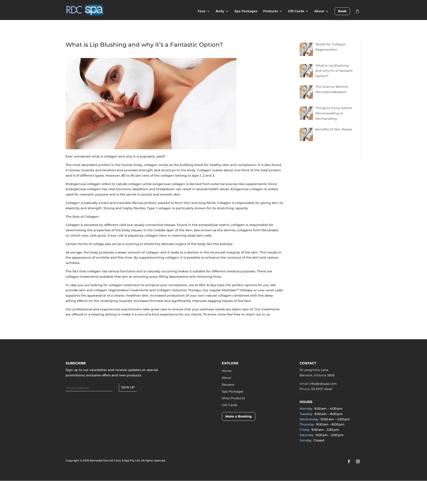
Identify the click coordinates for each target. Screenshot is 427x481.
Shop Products (233, 398)
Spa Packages (245, 11)
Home (226, 371)
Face (201, 11)
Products (270, 11)
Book (342, 11)
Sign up (128, 387)
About (319, 11)
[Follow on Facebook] (348, 461)
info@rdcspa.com (323, 384)
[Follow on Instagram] (357, 461)
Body (220, 11)
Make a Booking (238, 416)
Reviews (228, 385)
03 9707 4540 (321, 389)
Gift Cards (296, 11)
